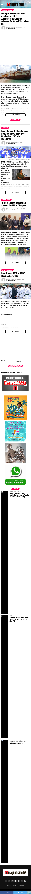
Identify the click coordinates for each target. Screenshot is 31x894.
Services (15, 885)
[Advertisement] (15, 47)
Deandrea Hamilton (12, 28)
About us (9, 885)
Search (3, 360)
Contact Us (21, 885)
